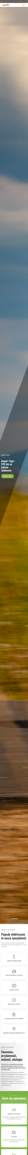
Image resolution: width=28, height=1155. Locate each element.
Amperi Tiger (7, 476)
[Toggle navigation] (24, 4)
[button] (11, 918)
